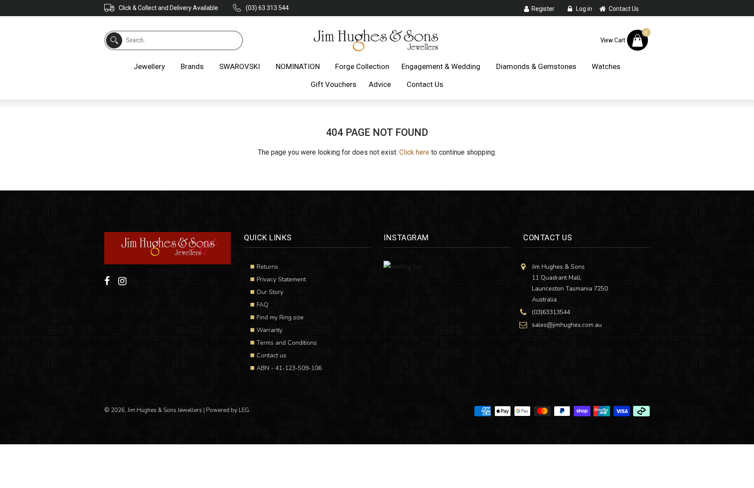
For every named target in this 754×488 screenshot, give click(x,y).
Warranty (269, 330)
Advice (380, 84)
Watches (606, 66)
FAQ (262, 305)
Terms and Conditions (287, 343)
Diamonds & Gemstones (536, 66)
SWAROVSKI (239, 66)
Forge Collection (362, 66)
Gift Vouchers (333, 84)
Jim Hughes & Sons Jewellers (164, 410)
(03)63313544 (551, 312)
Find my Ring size (280, 317)
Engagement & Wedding (440, 66)
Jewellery (149, 66)
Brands (192, 66)
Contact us (271, 355)
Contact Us (425, 84)
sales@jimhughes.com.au (567, 325)
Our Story (270, 292)
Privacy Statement (281, 279)
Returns (267, 267)
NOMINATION (298, 66)
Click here (414, 152)
